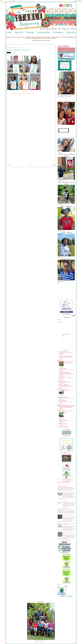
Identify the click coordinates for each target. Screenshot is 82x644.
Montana (33, 93)
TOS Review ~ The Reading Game (69, 492)
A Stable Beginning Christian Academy (15, 93)
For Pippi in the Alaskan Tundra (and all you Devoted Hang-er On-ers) (69, 362)
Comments (61, 321)
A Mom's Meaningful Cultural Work (64, 382)
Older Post (53, 165)
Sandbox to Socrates (62, 423)
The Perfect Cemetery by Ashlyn (64, 420)
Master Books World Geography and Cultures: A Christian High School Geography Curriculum (66, 374)
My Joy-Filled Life (62, 368)
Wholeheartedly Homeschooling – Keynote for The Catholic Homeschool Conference (66, 386)
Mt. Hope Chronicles (62, 400)
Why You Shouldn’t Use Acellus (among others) (66, 398)
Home (31, 165)
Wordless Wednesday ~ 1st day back (18, 50)
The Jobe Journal (62, 419)
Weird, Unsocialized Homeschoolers (65, 356)
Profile (59, 46)
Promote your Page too (66, 350)
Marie (24, 93)
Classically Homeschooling (64, 372)
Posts (60, 319)
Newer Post (9, 165)
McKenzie (27, 93)
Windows (65, 412)
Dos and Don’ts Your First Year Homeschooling (66, 369)
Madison (22, 93)
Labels (63, 46)
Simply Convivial (62, 381)
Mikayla (30, 93)
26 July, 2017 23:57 (62, 408)
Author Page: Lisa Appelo (63, 424)
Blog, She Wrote (62, 376)
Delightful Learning (62, 389)
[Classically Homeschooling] (66, 451)
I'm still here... (65, 501)
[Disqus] (31, 114)
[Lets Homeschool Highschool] (66, 454)
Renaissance (61, 360)
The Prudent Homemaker (63, 426)
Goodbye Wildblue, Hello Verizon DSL (64, 508)
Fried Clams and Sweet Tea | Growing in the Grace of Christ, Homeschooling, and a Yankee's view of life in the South (66, 406)
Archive (67, 46)
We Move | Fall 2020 (67, 390)
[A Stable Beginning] (66, 348)
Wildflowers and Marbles (63, 384)
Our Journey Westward (63, 351)
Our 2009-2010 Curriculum (62, 486)
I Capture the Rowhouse (63, 397)
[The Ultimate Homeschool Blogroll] (66, 437)
